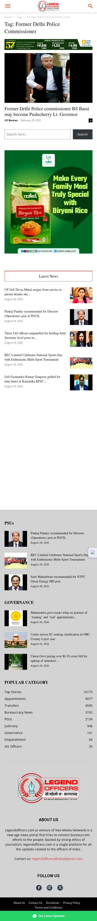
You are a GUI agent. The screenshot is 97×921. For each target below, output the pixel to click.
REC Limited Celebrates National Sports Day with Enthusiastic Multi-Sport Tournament (33, 357)
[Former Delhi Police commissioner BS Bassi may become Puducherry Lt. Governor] (48, 78)
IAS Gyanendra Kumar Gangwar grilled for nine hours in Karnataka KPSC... (32, 378)
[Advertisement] (48, 446)
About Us (19, 903)
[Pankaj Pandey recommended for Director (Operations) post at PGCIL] (81, 317)
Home (8, 17)
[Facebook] (39, 888)
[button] (7, 6)
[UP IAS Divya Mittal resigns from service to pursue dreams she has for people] (81, 295)
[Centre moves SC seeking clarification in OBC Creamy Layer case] (16, 640)
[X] (60, 888)
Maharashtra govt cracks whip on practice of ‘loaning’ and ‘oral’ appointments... (59, 614)
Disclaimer (53, 903)
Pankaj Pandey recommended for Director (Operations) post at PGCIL (31, 313)
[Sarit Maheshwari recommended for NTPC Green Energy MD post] (16, 582)
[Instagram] (49, 888)
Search (82, 134)
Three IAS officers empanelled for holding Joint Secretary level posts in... (35, 335)
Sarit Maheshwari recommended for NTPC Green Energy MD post (58, 578)
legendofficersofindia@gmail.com (57, 859)
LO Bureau (11, 120)
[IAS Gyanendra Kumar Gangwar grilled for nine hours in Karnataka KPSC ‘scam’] (81, 382)
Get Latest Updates (51, 916)
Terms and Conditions (48, 907)
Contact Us (35, 903)
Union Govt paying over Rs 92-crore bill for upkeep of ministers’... (59, 658)
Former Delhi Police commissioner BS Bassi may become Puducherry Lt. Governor (47, 111)
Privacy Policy (71, 903)
